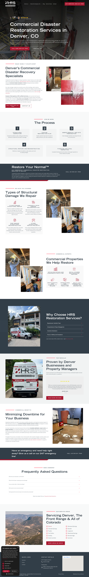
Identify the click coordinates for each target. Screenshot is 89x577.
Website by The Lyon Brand (78, 574)
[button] (10, 574)
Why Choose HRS (69, 338)
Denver (50, 526)
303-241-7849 (76, 171)
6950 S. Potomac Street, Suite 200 (50, 566)
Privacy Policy (61, 574)
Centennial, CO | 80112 (48, 568)
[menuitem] (27, 4)
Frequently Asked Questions (50, 496)
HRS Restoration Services (25, 81)
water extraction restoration (35, 439)
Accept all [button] (6, 571)
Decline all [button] (14, 571)
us (71, 171)
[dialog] (10, 561)
